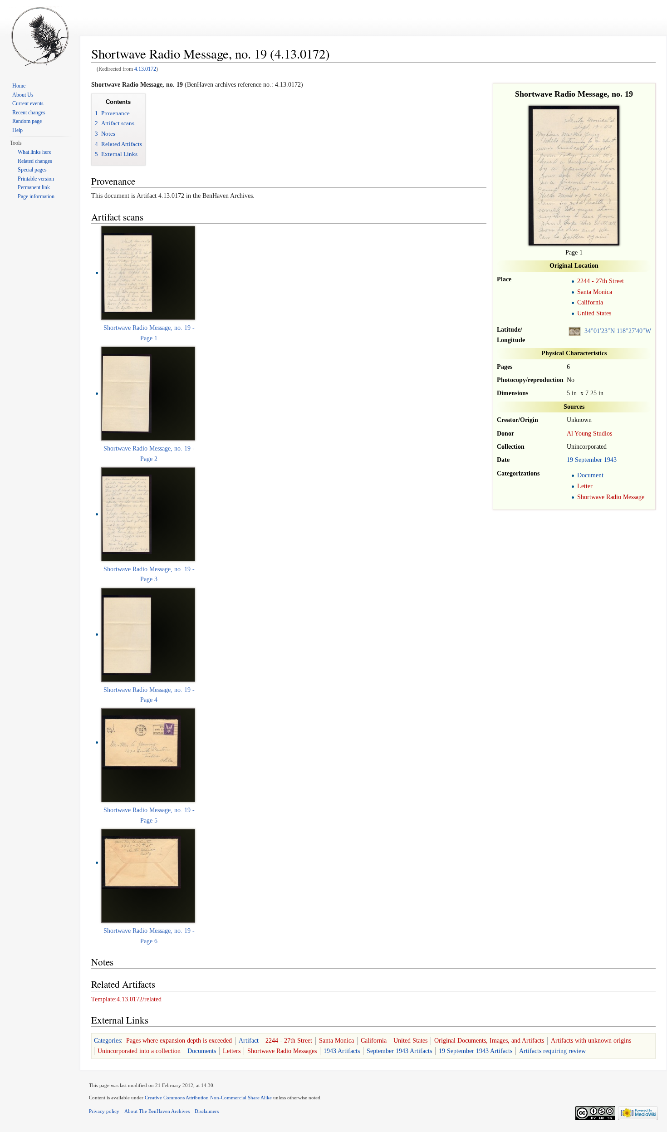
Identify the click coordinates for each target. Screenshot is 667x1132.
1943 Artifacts (342, 1051)
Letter (585, 486)
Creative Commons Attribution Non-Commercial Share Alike (208, 1097)
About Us (23, 95)
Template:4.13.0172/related (126, 999)
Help (17, 130)
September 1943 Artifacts (399, 1051)
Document (590, 475)
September (588, 459)
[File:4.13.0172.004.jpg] (141, 742)
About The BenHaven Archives (157, 1111)
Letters (231, 1051)
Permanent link (34, 187)
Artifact (249, 1040)
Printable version (36, 179)
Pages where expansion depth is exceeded (179, 1040)
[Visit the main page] (40, 36)
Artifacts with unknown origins (591, 1040)
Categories (107, 1040)
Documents (201, 1051)
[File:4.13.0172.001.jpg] (127, 393)
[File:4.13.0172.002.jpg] (127, 513)
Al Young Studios (589, 433)
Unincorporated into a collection (139, 1051)
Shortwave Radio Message (610, 497)
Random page (27, 121)
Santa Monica (594, 292)
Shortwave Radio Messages (282, 1051)
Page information (36, 196)
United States (594, 313)
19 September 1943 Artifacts (475, 1051)
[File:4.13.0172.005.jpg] (141, 862)
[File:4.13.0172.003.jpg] (127, 634)
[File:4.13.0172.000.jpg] (127, 272)
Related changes (35, 161)
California (590, 302)
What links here (34, 152)
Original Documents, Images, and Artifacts (489, 1040)
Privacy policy (104, 1111)
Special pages (32, 170)
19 (570, 459)
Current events (28, 103)
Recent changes (28, 112)
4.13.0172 (145, 69)
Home (18, 86)
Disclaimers (207, 1111)
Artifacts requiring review (552, 1051)
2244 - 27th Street (600, 281)
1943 (610, 459)
